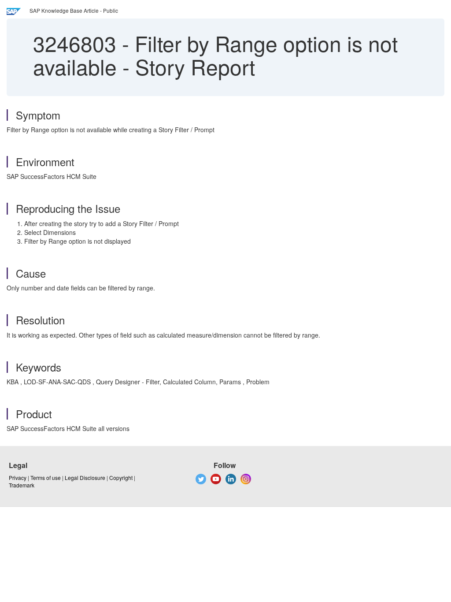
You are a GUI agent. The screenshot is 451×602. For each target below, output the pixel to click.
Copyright (121, 477)
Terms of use (45, 477)
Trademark (21, 485)
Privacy (17, 477)
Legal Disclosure (85, 477)
